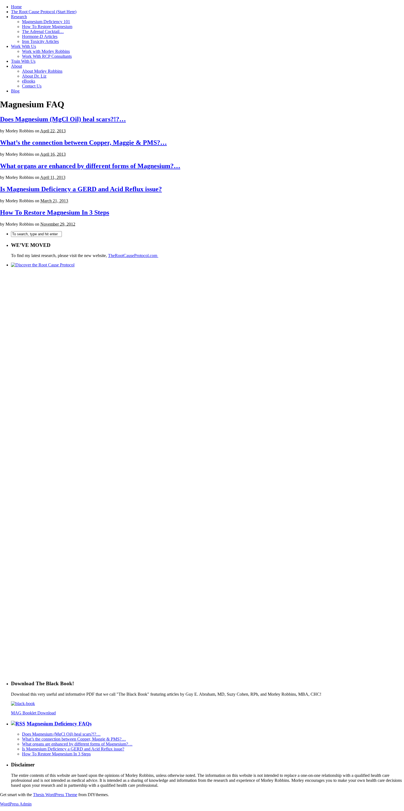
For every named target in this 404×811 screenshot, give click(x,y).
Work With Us (23, 46)
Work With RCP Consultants (47, 56)
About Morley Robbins (42, 71)
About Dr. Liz (34, 76)
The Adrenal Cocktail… (43, 31)
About (16, 66)
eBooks (28, 81)
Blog (15, 91)
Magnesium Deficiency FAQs (59, 724)
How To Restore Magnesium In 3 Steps (54, 212)
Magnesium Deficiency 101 (46, 21)
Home (16, 6)
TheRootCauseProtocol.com (133, 255)
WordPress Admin (16, 804)
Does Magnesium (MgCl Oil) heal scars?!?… (63, 119)
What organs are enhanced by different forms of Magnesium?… (90, 166)
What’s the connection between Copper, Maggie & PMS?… (83, 142)
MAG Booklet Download (33, 713)
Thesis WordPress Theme (55, 794)
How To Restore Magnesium (47, 26)
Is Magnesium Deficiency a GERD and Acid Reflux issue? (81, 189)
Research (19, 16)
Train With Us (23, 61)
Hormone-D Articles (39, 36)
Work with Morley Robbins (46, 51)
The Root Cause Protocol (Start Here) (43, 11)
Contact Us (31, 86)
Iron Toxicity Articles (40, 41)
